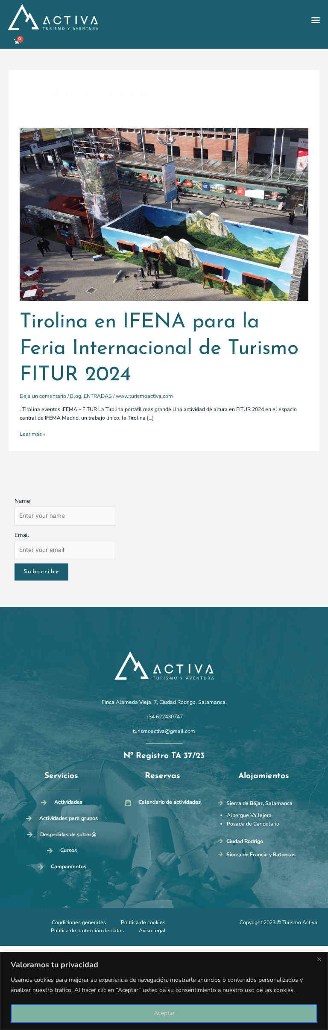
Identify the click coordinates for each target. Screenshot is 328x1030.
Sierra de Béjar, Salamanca (259, 803)
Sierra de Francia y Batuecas (261, 854)
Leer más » (32, 434)
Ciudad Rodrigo (244, 841)
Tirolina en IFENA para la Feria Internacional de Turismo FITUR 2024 (159, 348)
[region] (164, 991)
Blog (75, 396)
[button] (316, 20)
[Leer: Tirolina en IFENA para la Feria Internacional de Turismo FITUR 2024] (164, 214)
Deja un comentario (43, 396)
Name (22, 501)
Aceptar (164, 1013)
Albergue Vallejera (249, 815)
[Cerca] (319, 959)
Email (22, 535)
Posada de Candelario (253, 823)
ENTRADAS (98, 396)
